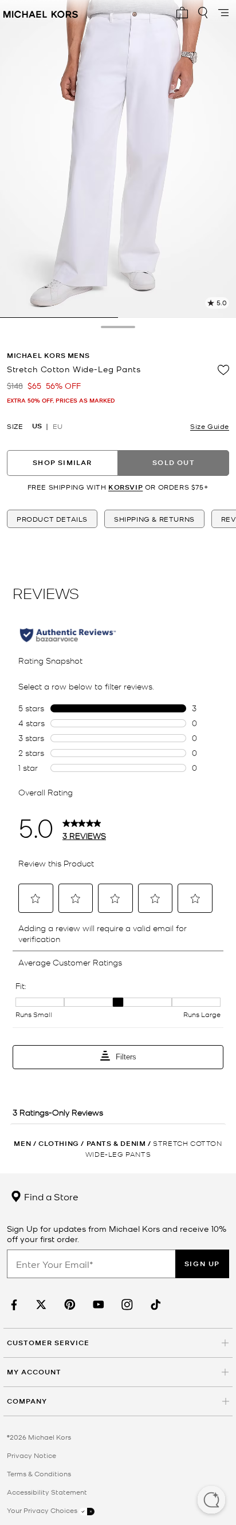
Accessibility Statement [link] (47, 1491)
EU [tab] (57, 426)
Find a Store (50, 1196)
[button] (211, 1501)
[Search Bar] (203, 12)
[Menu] (223, 12)
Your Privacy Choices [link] (43, 1510)
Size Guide (209, 426)
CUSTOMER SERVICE (48, 1342)
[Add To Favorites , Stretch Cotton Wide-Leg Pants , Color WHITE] (223, 370)
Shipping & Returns (154, 518)
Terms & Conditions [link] (39, 1473)
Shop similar (62, 462)
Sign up (202, 1263)
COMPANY (27, 1401)
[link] (12, 1305)
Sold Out (173, 462)
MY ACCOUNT (34, 1372)
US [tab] (37, 426)
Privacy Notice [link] (31, 1455)
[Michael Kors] (40, 12)
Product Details (52, 518)
